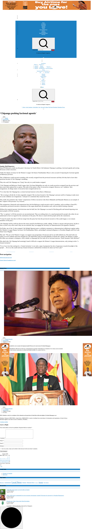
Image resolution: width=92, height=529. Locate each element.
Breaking (55, 55)
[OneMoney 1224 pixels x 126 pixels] (47, 9)
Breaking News (61, 55)
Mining (41, 66)
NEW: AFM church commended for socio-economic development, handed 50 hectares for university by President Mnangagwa (35, 495)
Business (43, 27)
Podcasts (43, 74)
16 (9, 460)
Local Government (49, 68)
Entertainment (39, 71)
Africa (23, 55)
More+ (42, 77)
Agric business (29, 55)
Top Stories (43, 23)
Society (43, 30)
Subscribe (43, 34)
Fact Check (47, 72)
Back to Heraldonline (43, 33)
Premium (43, 26)
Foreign (36, 66)
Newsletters (43, 63)
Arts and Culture (44, 55)
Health (42, 80)
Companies (41, 67)
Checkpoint (46, 71)
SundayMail (5, 119)
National (48, 66)
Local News (43, 25)
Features (36, 67)
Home (43, 22)
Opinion (36, 68)
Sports (43, 28)
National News (31, 482)
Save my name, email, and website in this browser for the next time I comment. (19, 448)
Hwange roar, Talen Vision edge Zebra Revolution (18, 501)
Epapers (43, 83)
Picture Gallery (43, 76)
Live (43, 79)
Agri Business (41, 68)
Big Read (51, 55)
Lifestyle (43, 81)
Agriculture (43, 32)
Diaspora (43, 84)
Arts (39, 55)
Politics (35, 64)
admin (6, 118)
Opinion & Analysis (43, 29)
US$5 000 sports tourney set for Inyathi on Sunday (18, 489)
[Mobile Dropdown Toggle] (43, 71)
